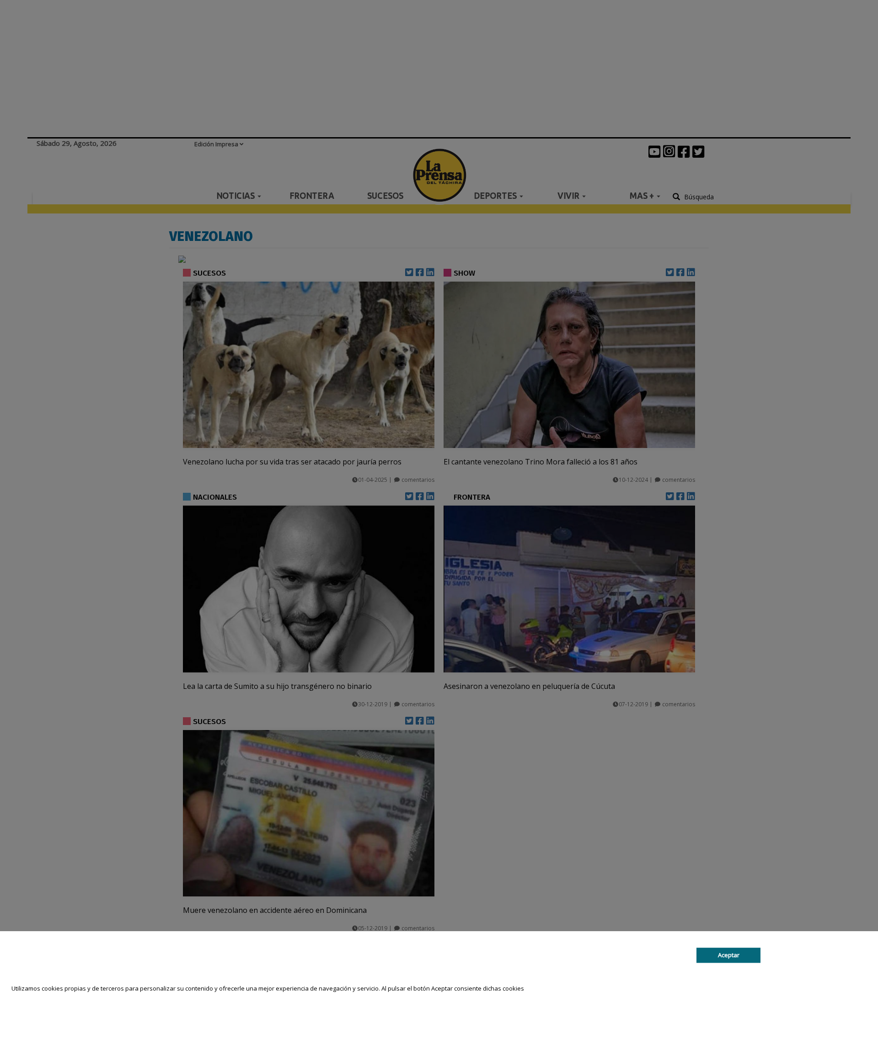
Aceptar (728, 955)
